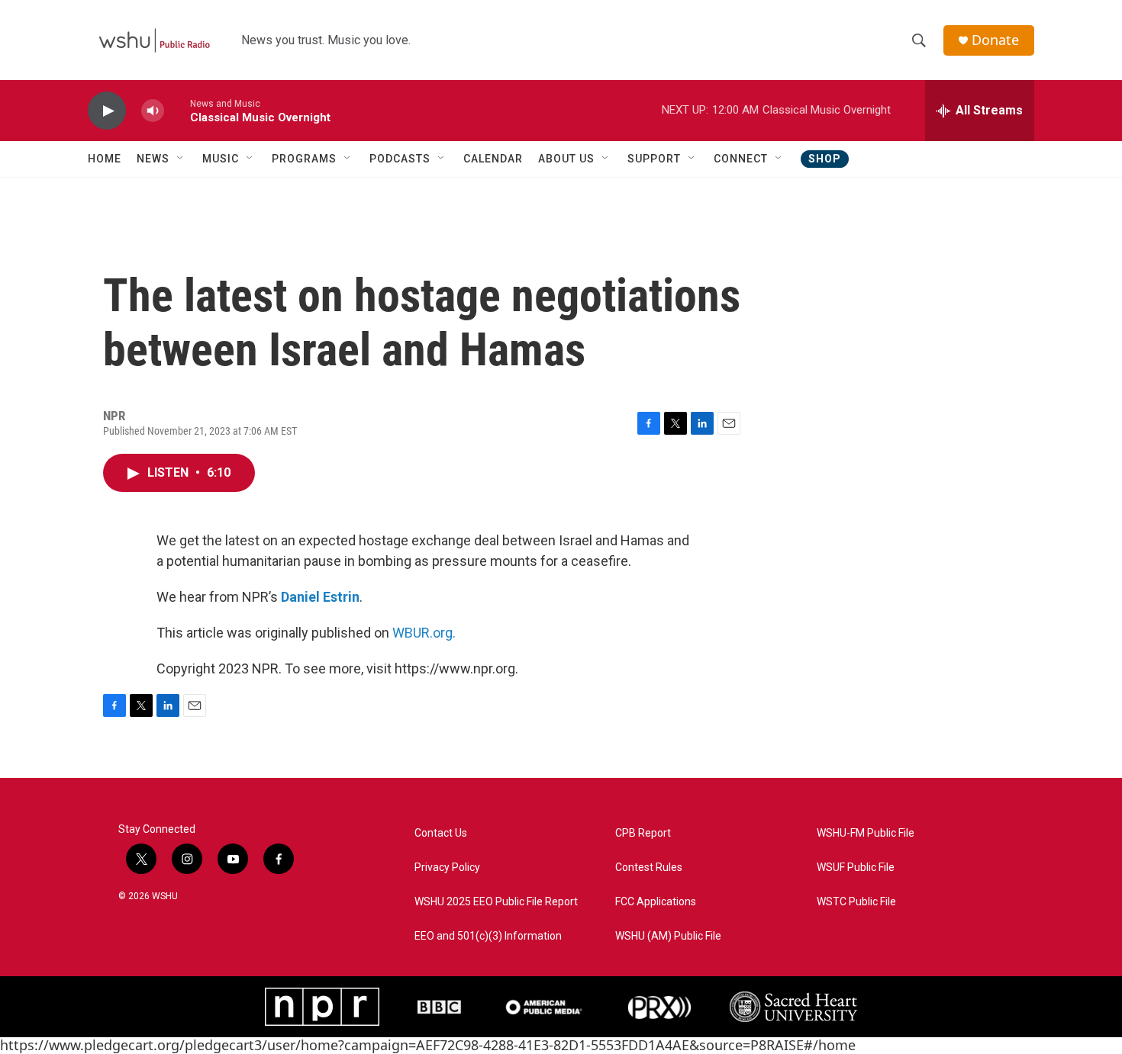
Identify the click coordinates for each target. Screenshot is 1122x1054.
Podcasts (399, 159)
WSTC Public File (856, 902)
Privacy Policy (447, 867)
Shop (824, 159)
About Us (566, 159)
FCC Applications (655, 902)
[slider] (177, 110)
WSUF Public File (856, 867)
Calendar (493, 159)
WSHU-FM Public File (865, 833)
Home (104, 159)
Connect (741, 159)
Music (220, 159)
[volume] (153, 111)
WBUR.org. (424, 633)
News (153, 159)
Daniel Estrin (320, 597)
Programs (304, 159)
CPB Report (643, 833)
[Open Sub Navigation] (181, 159)
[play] (107, 111)
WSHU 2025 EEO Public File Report (496, 902)
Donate (995, 40)
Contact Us (440, 833)
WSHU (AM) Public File (668, 936)
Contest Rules (648, 867)
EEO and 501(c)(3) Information (488, 936)
